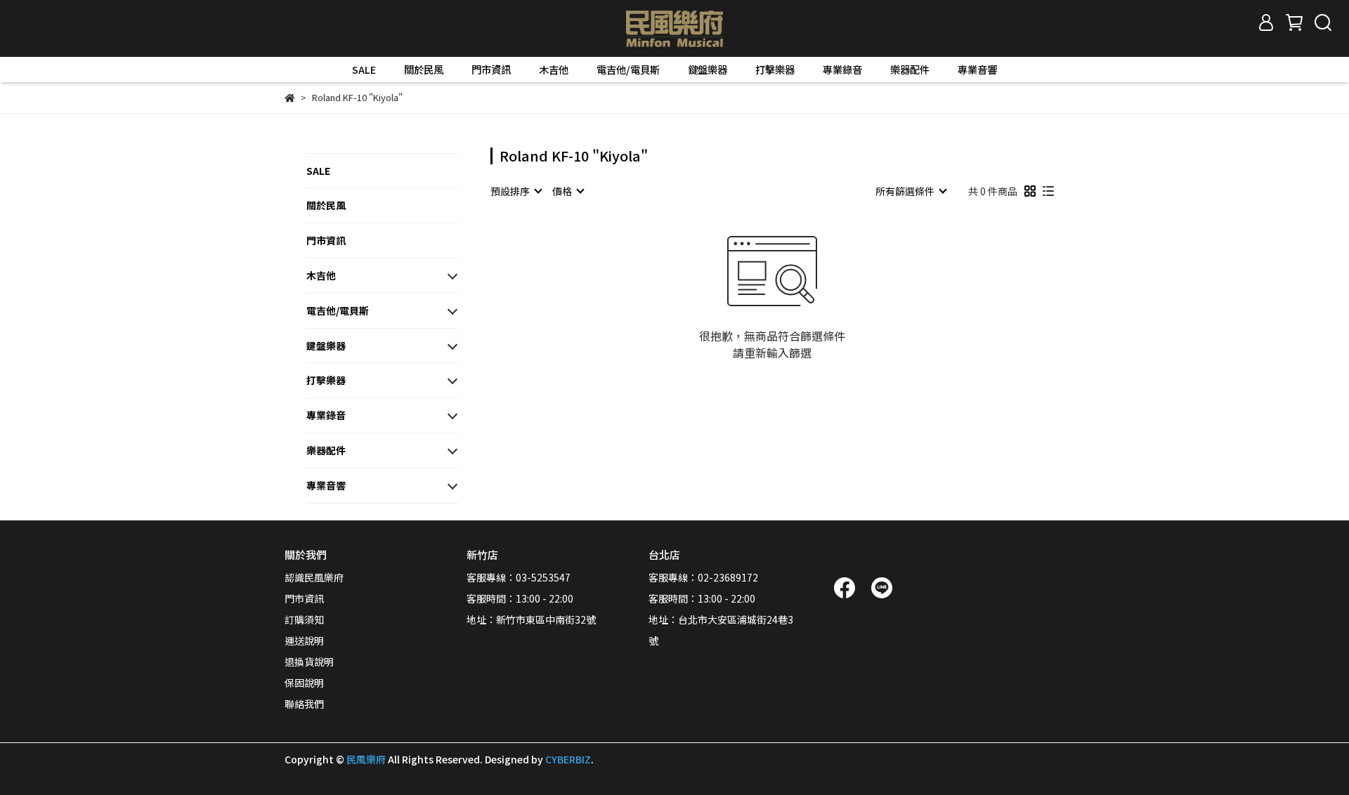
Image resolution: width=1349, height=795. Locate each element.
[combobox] (515, 191)
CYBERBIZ (568, 759)
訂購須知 (304, 619)
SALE (364, 70)
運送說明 (304, 640)
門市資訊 (491, 70)
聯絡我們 (304, 704)
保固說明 (304, 683)
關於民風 (423, 70)
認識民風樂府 (314, 577)
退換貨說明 (309, 662)
